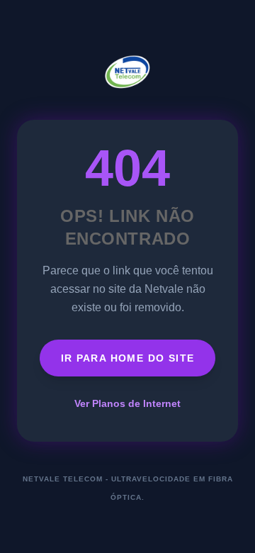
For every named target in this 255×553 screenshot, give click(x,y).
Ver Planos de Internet (127, 403)
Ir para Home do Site (128, 358)
